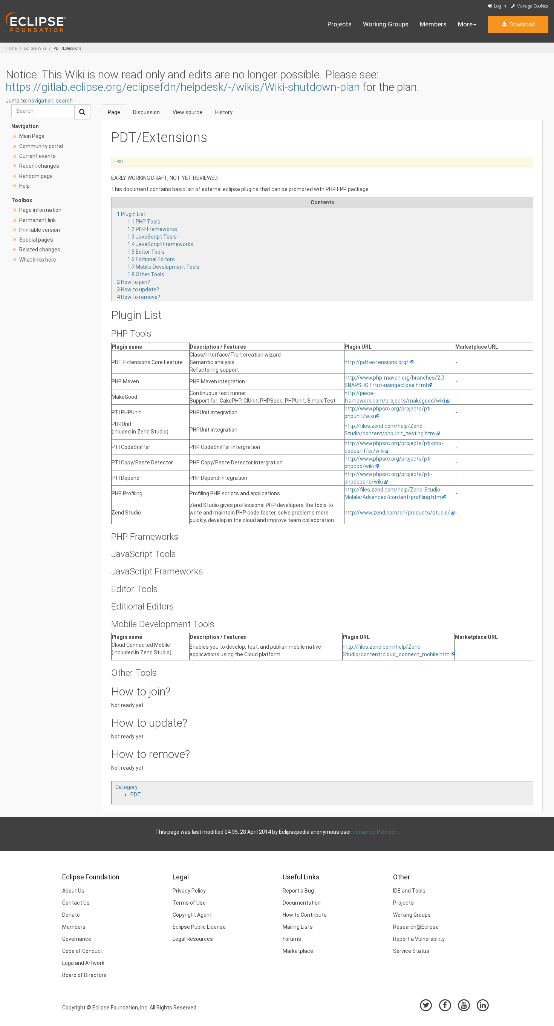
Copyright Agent (192, 915)
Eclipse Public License (199, 927)
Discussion (146, 112)
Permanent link (37, 220)
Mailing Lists (298, 927)
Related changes (39, 250)
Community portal (41, 146)
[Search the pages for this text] (82, 111)
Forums (292, 939)
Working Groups (386, 24)
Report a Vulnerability (419, 939)
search (64, 101)
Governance (76, 939)
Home (11, 48)
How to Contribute (305, 915)
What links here (37, 260)
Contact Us (76, 903)
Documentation (302, 903)
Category (126, 787)
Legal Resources (193, 939)
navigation (41, 101)
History (224, 112)
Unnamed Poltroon (375, 832)
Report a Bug (298, 891)
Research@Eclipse (416, 927)
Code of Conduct (82, 951)
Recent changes (39, 166)
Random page (36, 176)
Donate (71, 915)
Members (433, 24)
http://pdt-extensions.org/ (376, 362)
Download (521, 24)
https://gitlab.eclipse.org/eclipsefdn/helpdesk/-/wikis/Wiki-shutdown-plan (183, 86)
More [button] (465, 24)
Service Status (411, 951)
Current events (37, 156)
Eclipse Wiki (35, 48)
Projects (340, 24)
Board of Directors (84, 975)
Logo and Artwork (83, 963)
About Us (73, 891)
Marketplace (298, 951)
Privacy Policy (189, 891)
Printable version (39, 230)
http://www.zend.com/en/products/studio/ (397, 513)
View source (187, 112)
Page (114, 112)
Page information (40, 210)
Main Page (31, 136)
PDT (119, 161)
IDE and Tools (409, 891)
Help (24, 186)
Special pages (36, 240)
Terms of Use (189, 903)
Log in (499, 6)
